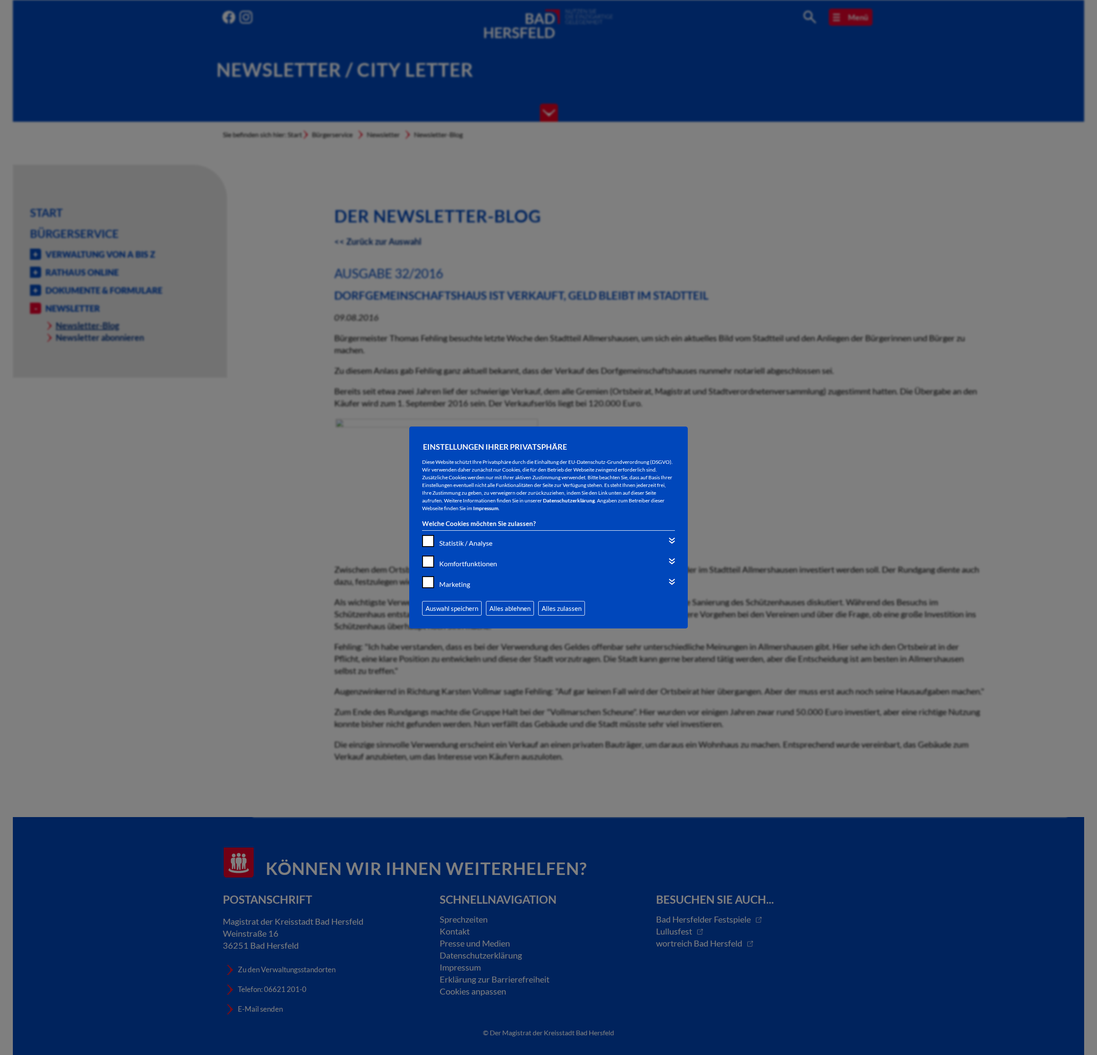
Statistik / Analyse (465, 543)
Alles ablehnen (510, 608)
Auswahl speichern (452, 608)
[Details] (672, 541)
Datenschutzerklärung (569, 500)
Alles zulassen (561, 608)
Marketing (454, 584)
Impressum (485, 508)
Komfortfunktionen (468, 563)
